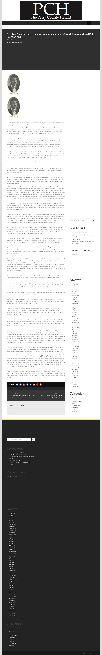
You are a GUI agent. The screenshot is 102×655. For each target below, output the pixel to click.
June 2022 (74, 379)
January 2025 (75, 320)
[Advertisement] (51, 55)
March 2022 (75, 385)
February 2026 (75, 295)
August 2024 (75, 329)
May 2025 (74, 312)
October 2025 (75, 303)
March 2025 (75, 316)
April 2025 (74, 314)
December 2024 (75, 322)
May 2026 (74, 290)
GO (93, 220)
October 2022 (75, 371)
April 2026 (74, 292)
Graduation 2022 (76, 405)
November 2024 (75, 324)
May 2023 (74, 358)
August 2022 (75, 375)
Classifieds (41, 23)
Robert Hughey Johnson (77, 239)
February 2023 (75, 364)
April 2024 (74, 337)
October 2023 (75, 348)
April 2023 (74, 360)
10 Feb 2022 (9, 39)
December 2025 (75, 299)
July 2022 (74, 377)
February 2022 (75, 386)
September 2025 (75, 305)
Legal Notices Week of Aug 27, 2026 (80, 234)
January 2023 (75, 366)
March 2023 (75, 362)
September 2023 (75, 350)
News (21, 23)
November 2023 (75, 347)
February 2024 (75, 341)
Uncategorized (75, 413)
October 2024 (75, 326)
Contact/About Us (76, 23)
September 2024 (75, 328)
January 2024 (75, 343)
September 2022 (75, 373)
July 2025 (74, 309)
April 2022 (74, 383)
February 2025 (75, 318)
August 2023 (75, 352)
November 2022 (75, 369)
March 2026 (75, 293)
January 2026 (75, 297)
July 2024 (74, 331)
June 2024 (74, 333)
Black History (13, 27)
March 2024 (75, 339)
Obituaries (30, 23)
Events (73, 403)
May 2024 (74, 335)
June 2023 (74, 356)
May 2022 (74, 381)
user (14, 39)
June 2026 (74, 288)
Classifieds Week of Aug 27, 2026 (79, 232)
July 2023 (74, 354)
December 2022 (75, 367)
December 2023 (75, 345)
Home (14, 23)
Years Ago (20, 42)
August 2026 (75, 284)
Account (64, 23)
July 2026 (74, 286)
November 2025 (75, 301)
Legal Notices (53, 23)
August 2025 (75, 307)
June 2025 (74, 311)
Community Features (77, 401)
